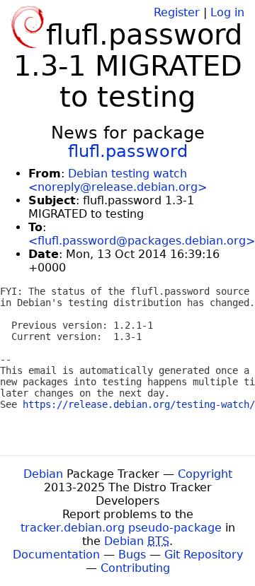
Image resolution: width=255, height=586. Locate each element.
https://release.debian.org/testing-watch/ (139, 404)
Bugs (132, 554)
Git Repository (203, 554)
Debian (43, 474)
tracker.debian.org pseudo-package (121, 527)
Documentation (56, 554)
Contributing (135, 568)
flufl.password (128, 151)
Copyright (205, 474)
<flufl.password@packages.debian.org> (141, 240)
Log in (227, 12)
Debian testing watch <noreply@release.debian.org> (117, 180)
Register (177, 12)
